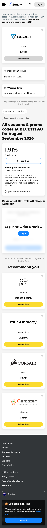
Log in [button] (39, 4)
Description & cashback (14, 111)
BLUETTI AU (23, 47)
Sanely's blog (8, 465)
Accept (23, 520)
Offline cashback (10, 472)
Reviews (6, 456)
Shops (5, 447)
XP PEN (23, 292)
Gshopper (23, 412)
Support (6, 461)
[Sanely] (15, 4)
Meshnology (23, 332)
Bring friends (8, 476)
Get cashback (23, 58)
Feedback (6, 485)
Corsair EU (23, 372)
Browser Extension (11, 452)
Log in (24, 234)
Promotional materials (12, 481)
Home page (7, 443)
